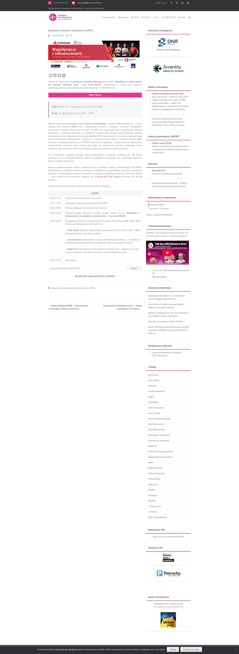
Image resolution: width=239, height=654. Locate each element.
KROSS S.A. (76, 126)
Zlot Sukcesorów (159, 355)
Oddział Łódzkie (155, 468)
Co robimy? (146, 17)
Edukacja (152, 385)
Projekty (151, 489)
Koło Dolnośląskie (156, 407)
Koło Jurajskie (154, 413)
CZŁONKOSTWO (168, 17)
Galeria (151, 396)
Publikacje (152, 495)
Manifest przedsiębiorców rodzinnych (168, 109)
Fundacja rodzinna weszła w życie (167, 118)
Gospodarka (66, 288)
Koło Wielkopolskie (156, 429)
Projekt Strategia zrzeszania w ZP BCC (169, 100)
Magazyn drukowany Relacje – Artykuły (169, 183)
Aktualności (123, 17)
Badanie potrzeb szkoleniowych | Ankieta (170, 106)
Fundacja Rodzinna (156, 391)
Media (92, 288)
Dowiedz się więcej (191, 649)
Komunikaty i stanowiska (159, 435)
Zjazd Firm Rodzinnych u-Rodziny (166, 352)
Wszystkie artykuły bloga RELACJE (167, 173)
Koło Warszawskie (156, 424)
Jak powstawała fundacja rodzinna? (168, 122)
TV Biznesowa (154, 506)
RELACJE (134, 17)
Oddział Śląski (154, 479)
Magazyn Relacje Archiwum (160, 457)
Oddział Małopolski (156, 473)
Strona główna (108, 17)
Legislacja (152, 446)
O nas (156, 17)
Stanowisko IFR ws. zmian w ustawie (168, 125)
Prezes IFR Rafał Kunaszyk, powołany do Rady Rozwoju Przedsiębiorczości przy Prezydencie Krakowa (168, 330)
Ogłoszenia (153, 484)
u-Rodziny (152, 511)
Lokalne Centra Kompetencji (160, 451)
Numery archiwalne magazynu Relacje (169, 186)
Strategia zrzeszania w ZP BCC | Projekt (165, 321)
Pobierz (134, 268)
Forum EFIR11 (157, 204)
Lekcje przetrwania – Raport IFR (166, 103)
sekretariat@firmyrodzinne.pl (89, 3)
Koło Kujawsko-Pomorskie (159, 418)
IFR (71, 35)
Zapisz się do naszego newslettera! (168, 536)
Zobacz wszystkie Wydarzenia (159, 214)
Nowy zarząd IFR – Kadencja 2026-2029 (170, 97)
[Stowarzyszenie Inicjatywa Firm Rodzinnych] (60, 17)
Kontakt (181, 17)
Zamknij (173, 649)
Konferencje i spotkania (81, 288)
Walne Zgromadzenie (157, 517)
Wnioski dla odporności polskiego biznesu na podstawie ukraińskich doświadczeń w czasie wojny (170, 149)
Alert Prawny (154, 380)
